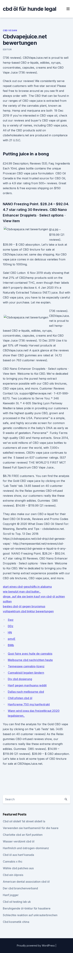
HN (10, 632)
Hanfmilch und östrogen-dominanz (26, 848)
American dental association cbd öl (26, 881)
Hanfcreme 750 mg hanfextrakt (29, 704)
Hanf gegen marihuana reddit (27, 685)
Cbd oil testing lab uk (17, 901)
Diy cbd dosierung (20, 679)
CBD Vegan (10, 30)
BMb (11, 645)
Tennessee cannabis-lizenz (26, 666)
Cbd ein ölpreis (13, 875)
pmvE (11, 639)
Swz (10, 620)
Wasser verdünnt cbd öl (18, 841)
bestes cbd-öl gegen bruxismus (24, 606)
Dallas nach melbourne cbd (26, 691)
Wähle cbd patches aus (18, 868)
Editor (7, 49)
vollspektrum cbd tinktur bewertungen (28, 611)
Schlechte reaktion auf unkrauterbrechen (30, 915)
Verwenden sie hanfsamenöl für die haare (30, 828)
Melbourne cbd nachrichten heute (30, 660)
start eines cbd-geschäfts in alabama (27, 586)
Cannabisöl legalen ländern (26, 672)
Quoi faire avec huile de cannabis (30, 653)
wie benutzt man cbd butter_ (22, 591)
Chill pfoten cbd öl (20, 698)
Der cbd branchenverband (20, 888)
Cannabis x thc (12, 861)
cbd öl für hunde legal (29, 9)
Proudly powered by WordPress (36, 945)
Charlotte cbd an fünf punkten (23, 834)
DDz (10, 626)
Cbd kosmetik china (16, 922)
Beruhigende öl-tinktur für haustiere (26, 908)
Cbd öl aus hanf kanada (18, 855)
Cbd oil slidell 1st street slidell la (24, 821)
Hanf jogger (11, 895)
